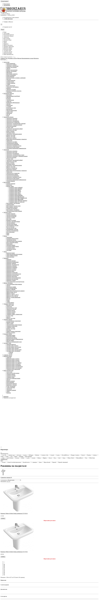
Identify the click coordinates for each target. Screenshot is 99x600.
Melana (39, 458)
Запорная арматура (11, 344)
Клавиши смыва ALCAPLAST (16, 202)
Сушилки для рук (7, 354)
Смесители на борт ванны (12, 147)
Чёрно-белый (46, 462)
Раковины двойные (11, 263)
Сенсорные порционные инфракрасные (16, 148)
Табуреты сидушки (11, 89)
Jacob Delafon (10, 458)
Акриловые (9, 237)
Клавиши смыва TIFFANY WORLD (18, 200)
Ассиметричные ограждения (13, 320)
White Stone (92, 458)
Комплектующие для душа (12, 361)
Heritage (21, 456)
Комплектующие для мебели (13, 364)
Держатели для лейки (11, 141)
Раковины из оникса (11, 268)
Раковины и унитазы (11, 385)
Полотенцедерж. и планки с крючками (16, 77)
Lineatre (33, 458)
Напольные (9, 113)
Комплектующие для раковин (13, 365)
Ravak (50, 458)
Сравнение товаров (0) (6, 477)
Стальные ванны (10, 247)
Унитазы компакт (10, 222)
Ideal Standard (28, 456)
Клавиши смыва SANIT (15, 191)
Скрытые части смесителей (13, 369)
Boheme (37, 455)
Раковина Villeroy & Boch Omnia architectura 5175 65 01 (14, 513)
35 (4, 573)
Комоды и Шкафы (10, 289)
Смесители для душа (11, 130)
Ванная (11, 352)
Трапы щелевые (10, 256)
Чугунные (8, 250)
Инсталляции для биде (12, 207)
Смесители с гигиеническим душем (15, 155)
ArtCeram (18, 455)
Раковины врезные (11, 260)
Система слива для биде (12, 345)
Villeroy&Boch (79, 458)
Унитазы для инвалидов (12, 230)
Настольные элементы (11, 73)
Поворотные (9, 105)
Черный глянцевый (63, 462)
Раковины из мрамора (11, 267)
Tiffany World (70, 458)
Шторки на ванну (10, 332)
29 (4, 565)
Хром (40, 462)
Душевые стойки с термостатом (14, 314)
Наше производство (8, 370)
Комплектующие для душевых (13, 362)
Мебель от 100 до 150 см (12, 294)
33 (4, 571)
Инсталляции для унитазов (13, 203)
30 (4, 567)
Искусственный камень (12, 242)
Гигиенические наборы (12, 143)
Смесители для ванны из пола (13, 145)
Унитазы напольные (11, 215)
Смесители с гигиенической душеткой (15, 123)
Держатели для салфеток (12, 87)
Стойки (8, 84)
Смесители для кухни (11, 119)
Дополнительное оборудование (14, 211)
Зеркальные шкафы (11, 287)
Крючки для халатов (11, 71)
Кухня (10, 353)
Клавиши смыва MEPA (15, 190)
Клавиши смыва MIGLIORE (16, 199)
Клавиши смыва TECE (15, 192)
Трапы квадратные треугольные (14, 254)
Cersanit (52, 455)
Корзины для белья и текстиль (13, 90)
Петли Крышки (10, 382)
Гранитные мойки (10, 336)
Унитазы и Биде (7, 212)
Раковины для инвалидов (12, 264)
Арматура (8, 101)
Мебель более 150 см (11, 292)
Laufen (28, 458)
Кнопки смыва (10, 186)
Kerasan (17, 458)
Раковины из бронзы (11, 266)
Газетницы (9, 92)
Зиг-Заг (8, 114)
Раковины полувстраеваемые (13, 277)
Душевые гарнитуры (8, 304)
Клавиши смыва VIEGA (15, 194)
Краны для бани (10, 131)
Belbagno (30, 455)
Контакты (36, 58)
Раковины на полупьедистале (13, 273)
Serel (59, 458)
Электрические (10, 100)
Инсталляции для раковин (12, 209)
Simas (64, 458)
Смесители (6, 149)
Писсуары (8, 219)
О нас (6, 58)
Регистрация (6, 4)
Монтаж (19, 58)
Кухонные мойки (7, 334)
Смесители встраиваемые (12, 144)
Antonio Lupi (11, 455)
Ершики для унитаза (11, 67)
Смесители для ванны (11, 118)
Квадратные (9, 109)
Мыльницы (9, 72)
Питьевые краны (10, 132)
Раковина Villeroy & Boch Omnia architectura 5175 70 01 (14, 551)
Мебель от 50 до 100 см (12, 296)
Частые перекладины (11, 110)
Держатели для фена (11, 64)
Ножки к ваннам (10, 381)
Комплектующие (10, 253)
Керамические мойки (11, 337)
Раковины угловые (11, 280)
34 (4, 572)
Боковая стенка (10, 322)
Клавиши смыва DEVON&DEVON (18, 198)
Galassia (95, 455)
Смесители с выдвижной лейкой (14, 128)
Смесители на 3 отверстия (12, 122)
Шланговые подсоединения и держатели (16, 139)
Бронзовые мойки (10, 335)
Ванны (5, 236)
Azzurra (25, 455)
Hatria (15, 456)
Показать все (4, 459)
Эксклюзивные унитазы (12, 225)
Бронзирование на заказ (27, 58)
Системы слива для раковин (13, 351)
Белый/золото (26, 462)
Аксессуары (6, 62)
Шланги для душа (10, 135)
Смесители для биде (11, 138)
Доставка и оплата (12, 58)
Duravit (83, 455)
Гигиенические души (11, 307)
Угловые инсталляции (11, 208)
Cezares (58, 455)
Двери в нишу (9, 323)
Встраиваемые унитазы (12, 229)
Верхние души (10, 305)
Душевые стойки (10, 313)
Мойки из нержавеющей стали (14, 341)
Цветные (8, 97)
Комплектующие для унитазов (13, 368)
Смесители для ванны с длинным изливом (16, 156)
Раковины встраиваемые (12, 262)
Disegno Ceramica (75, 455)
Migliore (45, 458)
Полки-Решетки (10, 76)
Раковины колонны (11, 270)
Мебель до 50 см (10, 293)
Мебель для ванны (8, 283)
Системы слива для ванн (12, 348)
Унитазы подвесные (11, 216)
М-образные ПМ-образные (13, 102)
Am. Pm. (4, 455)
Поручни (8, 79)
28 (4, 564)
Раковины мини (10, 271)
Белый (4, 462)
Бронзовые (9, 94)
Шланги (8, 317)
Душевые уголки (10, 327)
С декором (34, 462)
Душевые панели (10, 310)
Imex (3, 458)
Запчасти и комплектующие (13, 378)
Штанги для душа (10, 136)
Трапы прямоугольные (12, 255)
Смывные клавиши (11, 390)
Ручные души (9, 127)
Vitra (86, 458)
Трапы (5, 251)
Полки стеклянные (11, 75)
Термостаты (9, 140)
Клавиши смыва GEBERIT (16, 187)
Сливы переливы (10, 387)
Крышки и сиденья (11, 220)
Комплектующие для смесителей (14, 366)
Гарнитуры (9, 306)
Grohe (7, 456)
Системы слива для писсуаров (13, 349)
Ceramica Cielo (44, 455)
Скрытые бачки (10, 204)
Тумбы (8, 301)
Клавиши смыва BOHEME (16, 195)
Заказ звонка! (11, 17)
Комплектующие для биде (12, 358)
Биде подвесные (10, 226)
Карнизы (8, 88)
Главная (2, 58)
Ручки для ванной (10, 386)
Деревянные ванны (11, 239)
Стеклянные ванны (11, 249)
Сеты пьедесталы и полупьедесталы (15, 281)
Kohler (23, 458)
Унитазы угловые (10, 217)
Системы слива (7, 343)
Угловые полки (10, 81)
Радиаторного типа (11, 107)
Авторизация (6, 5)
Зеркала (8, 68)
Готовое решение (10, 181)
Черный (54, 462)
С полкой (8, 106)
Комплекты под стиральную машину (15, 290)
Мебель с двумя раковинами (13, 297)
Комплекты (9, 185)
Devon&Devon (65, 455)
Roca (54, 458)
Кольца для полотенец (11, 70)
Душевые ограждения (11, 326)
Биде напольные (10, 232)
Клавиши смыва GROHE (15, 188)
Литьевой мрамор (10, 245)
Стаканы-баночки (10, 80)
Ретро (7, 115)
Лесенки (8, 104)
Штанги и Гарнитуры (11, 168)
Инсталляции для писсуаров (13, 205)
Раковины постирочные (12, 279)
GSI (11, 456)
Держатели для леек (11, 309)
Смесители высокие (11, 126)
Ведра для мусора (10, 85)
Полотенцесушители (8, 93)
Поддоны (8, 330)
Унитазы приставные (11, 224)
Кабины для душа (10, 328)
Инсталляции (6, 182)
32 (4, 569)
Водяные (8, 98)
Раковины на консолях (12, 272)
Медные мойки (10, 340)
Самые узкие (9, 111)
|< (3, 561)
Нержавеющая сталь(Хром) (13, 96)
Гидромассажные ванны (12, 238)
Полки (8, 300)
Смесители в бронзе (8, 117)
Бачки (7, 233)
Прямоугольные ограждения (13, 331)
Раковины (5, 258)
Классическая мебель (11, 288)
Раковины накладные (11, 276)
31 (4, 568)
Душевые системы (11, 311)
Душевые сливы (10, 377)
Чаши (7, 234)
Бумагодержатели (10, 63)
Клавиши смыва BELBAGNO (16, 196)
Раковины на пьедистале (12, 275)
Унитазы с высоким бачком (13, 221)
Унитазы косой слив (11, 228)
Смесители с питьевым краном (14, 134)
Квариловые (9, 243)
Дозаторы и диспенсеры (12, 66)
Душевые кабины (7, 319)
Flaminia (89, 455)
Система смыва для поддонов (13, 347)
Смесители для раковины (12, 121)
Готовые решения (10, 83)
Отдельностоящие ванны (12, 246)
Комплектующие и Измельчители (14, 339)
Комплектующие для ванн (12, 360)
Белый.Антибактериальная (14, 462)
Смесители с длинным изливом (14, 124)
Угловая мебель (10, 302)
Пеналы (8, 298)
